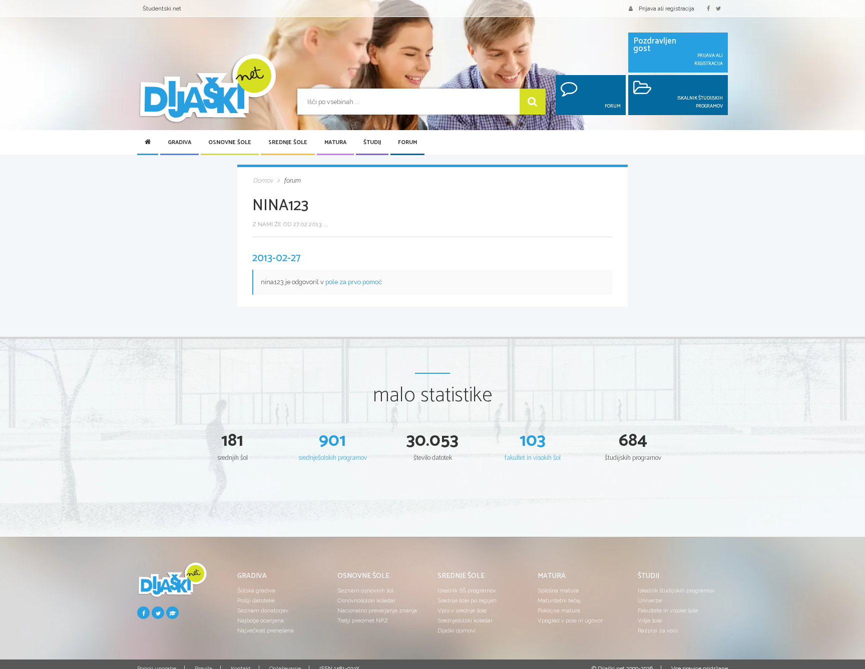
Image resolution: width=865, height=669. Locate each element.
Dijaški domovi (457, 630)
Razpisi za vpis (658, 630)
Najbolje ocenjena (260, 620)
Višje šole (650, 620)
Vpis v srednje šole (462, 610)
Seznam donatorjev (262, 610)
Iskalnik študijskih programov (676, 590)
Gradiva (179, 142)
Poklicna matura (559, 610)
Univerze (650, 600)
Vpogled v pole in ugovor (570, 620)
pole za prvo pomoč (353, 282)
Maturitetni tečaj (559, 600)
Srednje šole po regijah (467, 600)
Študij (372, 142)
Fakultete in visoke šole (668, 610)
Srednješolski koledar (465, 620)
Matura (335, 142)
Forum (407, 142)
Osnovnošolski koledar (366, 600)
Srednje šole (287, 142)
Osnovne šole (229, 142)
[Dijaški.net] (172, 583)
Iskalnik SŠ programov (467, 590)
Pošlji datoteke (256, 600)
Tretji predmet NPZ (362, 620)
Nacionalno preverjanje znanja (377, 610)
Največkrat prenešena (265, 630)
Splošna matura (558, 590)
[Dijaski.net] (207, 89)
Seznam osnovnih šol (365, 590)
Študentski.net (162, 8)
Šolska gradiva (256, 590)
